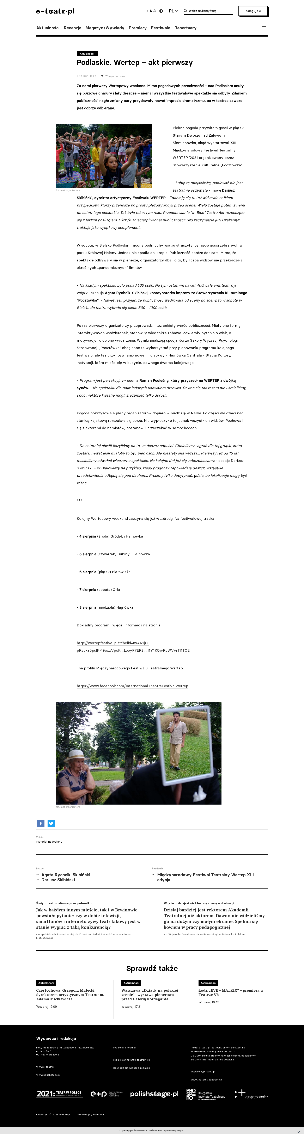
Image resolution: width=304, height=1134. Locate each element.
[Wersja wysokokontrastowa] (161, 11)
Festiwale (160, 27)
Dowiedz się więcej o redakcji (131, 1067)
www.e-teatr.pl (45, 1066)
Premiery (138, 27)
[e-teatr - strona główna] (55, 13)
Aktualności (48, 27)
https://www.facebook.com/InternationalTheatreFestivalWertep (132, 685)
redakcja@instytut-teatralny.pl (132, 1059)
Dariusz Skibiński (58, 879)
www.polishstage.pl (48, 1074)
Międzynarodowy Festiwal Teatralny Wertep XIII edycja (205, 877)
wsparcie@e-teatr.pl (203, 1071)
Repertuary (185, 27)
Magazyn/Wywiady (104, 27)
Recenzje (72, 27)
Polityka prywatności (91, 1114)
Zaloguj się (253, 11)
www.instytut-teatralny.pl (207, 1079)
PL (171, 10)
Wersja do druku (115, 76)
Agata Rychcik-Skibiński (65, 874)
